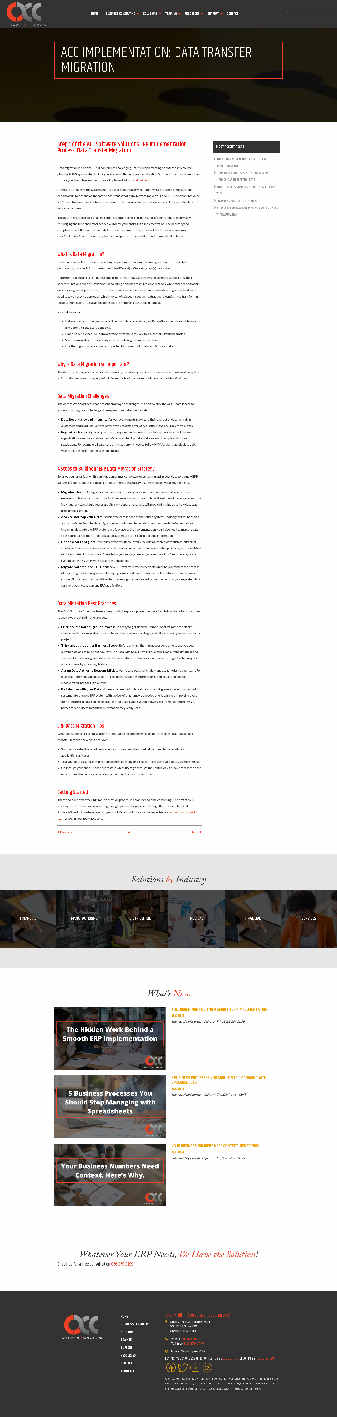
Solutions (150, 13)
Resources (192, 13)
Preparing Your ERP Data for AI (237, 200)
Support (213, 13)
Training (171, 13)
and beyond (141, 180)
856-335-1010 (190, 1338)
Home (94, 13)
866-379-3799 (122, 1264)
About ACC (128, 1371)
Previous (65, 832)
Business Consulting (120, 13)
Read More (177, 1016)
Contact (233, 13)
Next (196, 832)
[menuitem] (95, 14)
